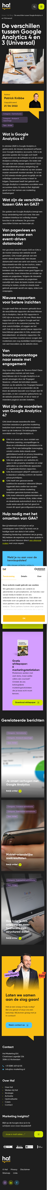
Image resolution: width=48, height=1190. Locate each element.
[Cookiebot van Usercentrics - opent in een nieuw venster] (34, 569)
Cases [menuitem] (7, 1102)
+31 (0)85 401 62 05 (13, 1066)
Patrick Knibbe (14, 98)
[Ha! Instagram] (4, 1183)
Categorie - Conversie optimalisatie (20, 806)
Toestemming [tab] (9, 576)
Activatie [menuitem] (9, 1096)
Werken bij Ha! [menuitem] (11, 1090)
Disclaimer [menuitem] (25, 1170)
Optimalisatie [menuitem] (11, 1099)
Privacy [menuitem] (14, 1170)
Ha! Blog (10, 15)
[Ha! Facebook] (16, 1183)
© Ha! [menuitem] (5, 1170)
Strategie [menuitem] (9, 1093)
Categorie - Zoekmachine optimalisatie (21, 811)
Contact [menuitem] (9, 1105)
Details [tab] (24, 576)
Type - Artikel (12, 743)
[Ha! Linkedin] (10, 1183)
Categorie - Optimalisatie (17, 733)
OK (24, 618)
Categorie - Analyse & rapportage (20, 738)
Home (4, 15)
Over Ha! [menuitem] (9, 1087)
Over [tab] (39, 576)
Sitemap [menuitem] (6, 1173)
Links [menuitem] (15, 1173)
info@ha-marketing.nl (15, 1069)
